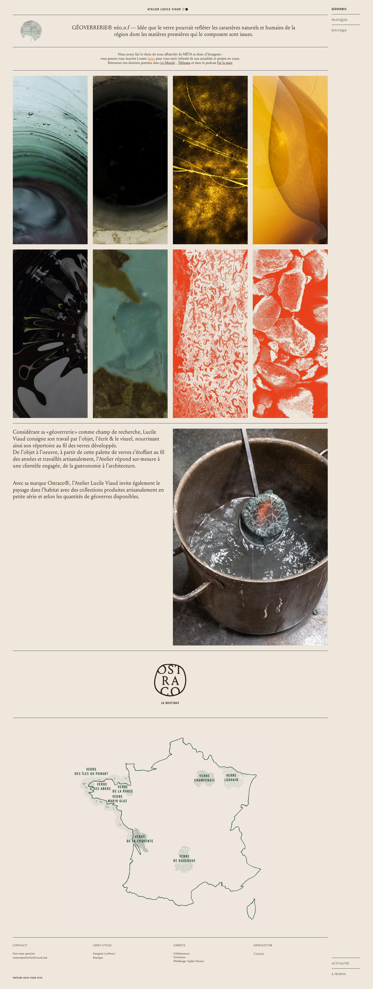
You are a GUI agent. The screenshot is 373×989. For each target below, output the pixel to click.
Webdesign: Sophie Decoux (188, 961)
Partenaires (179, 957)
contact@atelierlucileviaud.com (30, 957)
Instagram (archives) (104, 953)
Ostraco (58, 483)
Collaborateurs (181, 953)
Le (162, 63)
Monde (169, 63)
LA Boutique (170, 703)
